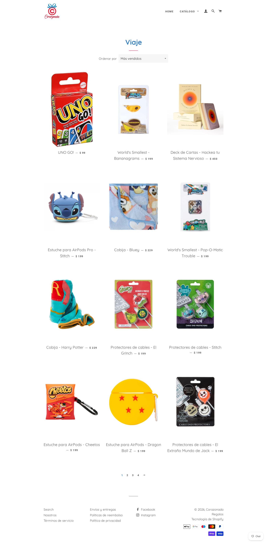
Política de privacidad (105, 520)
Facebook (147, 509)
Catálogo (188, 11)
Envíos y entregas (103, 509)
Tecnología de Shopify (207, 519)
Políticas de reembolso (106, 515)
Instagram (148, 515)
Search (49, 509)
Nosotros (50, 515)
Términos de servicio (59, 520)
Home (169, 11)
